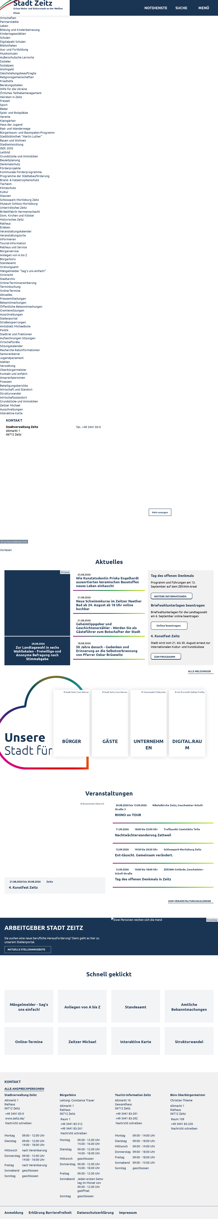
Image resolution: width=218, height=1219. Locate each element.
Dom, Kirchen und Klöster (17, 215)
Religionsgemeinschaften (17, 77)
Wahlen (5, 362)
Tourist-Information (13, 243)
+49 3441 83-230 (181, 1124)
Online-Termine (10, 290)
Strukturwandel (10, 393)
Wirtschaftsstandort (13, 397)
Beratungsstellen (11, 85)
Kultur (4, 192)
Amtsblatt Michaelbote (15, 326)
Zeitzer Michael (10, 405)
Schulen (5, 37)
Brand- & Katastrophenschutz (19, 180)
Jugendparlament (12, 358)
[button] (202, 8)
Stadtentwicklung (11, 144)
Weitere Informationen (170, 596)
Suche (181, 8)
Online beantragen (168, 625)
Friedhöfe (6, 81)
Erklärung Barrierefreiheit (50, 1212)
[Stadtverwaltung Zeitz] (109, 431)
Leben (4, 25)
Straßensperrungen (13, 322)
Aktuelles (6, 294)
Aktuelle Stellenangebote (26, 949)
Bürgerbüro (8, 259)
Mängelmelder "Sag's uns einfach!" (23, 271)
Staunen (5, 195)
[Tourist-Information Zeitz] (136, 1109)
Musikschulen (9, 53)
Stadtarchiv (7, 278)
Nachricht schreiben (18, 1123)
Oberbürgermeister (13, 369)
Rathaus (5, 223)
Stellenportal (8, 318)
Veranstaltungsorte (13, 235)
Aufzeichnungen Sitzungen (17, 338)
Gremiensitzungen (12, 310)
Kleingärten (8, 120)
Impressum (128, 1212)
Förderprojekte (10, 168)
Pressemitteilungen (13, 298)
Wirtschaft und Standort (16, 389)
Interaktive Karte (11, 413)
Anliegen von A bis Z (13, 255)
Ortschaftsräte (10, 342)
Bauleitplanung (10, 160)
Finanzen (6, 381)
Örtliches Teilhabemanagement (21, 93)
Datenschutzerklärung (95, 1212)
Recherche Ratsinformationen (20, 350)
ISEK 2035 (6, 148)
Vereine (5, 116)
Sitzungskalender (11, 346)
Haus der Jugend (11, 124)
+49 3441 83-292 (126, 1118)
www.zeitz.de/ (14, 1118)
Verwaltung (7, 365)
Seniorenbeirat (10, 354)
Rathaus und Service (13, 247)
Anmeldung (13, 1212)
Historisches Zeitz (12, 219)
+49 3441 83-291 (126, 1113)
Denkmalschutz (10, 164)
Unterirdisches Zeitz (13, 207)
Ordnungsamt (9, 267)
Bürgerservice (9, 251)
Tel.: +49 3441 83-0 (88, 427)
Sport (4, 105)
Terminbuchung (10, 286)
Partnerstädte (9, 21)
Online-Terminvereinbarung (18, 283)
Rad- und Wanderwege (15, 128)
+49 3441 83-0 (14, 1113)
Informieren (8, 239)
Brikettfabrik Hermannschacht (20, 211)
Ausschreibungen (11, 314)
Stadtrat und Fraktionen (16, 334)
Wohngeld (7, 69)
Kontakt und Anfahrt (13, 373)
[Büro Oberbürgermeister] (192, 1111)
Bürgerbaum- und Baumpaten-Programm (27, 132)
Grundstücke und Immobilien (19, 156)
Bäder (4, 109)
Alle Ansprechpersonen (24, 1089)
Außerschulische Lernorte (17, 57)
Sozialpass (7, 65)
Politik (4, 330)
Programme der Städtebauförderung (25, 176)
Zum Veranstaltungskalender (189, 901)
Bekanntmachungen (13, 302)
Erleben (5, 227)
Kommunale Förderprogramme (21, 172)
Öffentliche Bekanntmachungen (21, 306)
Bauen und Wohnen (13, 140)
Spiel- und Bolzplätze (14, 112)
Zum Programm (164, 656)
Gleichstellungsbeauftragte (18, 73)
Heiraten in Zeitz (11, 97)
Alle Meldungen (199, 671)
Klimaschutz (8, 188)
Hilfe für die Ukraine (13, 89)
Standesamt (8, 263)
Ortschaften (8, 18)
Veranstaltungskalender (16, 231)
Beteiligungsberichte (14, 385)
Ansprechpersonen (12, 377)
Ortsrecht (6, 274)
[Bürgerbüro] (81, 1114)
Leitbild (5, 152)
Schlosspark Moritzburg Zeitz (19, 199)
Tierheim (6, 184)
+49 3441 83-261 (71, 1128)
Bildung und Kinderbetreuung (20, 29)
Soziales (5, 61)
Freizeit (5, 100)
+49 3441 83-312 (71, 1124)
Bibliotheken (8, 45)
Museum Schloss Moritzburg (19, 203)
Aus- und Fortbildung (14, 49)
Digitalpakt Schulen (13, 41)
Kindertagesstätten (13, 33)
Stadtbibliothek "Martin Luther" (21, 136)
